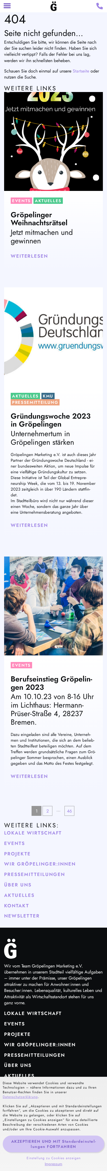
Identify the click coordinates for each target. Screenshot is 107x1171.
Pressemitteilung (35, 402)
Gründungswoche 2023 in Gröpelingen (51, 420)
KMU (48, 396)
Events (21, 201)
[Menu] (7, 6)
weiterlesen (29, 256)
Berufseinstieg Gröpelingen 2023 (51, 683)
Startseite (81, 71)
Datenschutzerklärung (20, 1096)
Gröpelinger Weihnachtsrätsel (39, 218)
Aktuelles (48, 201)
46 (69, 811)
